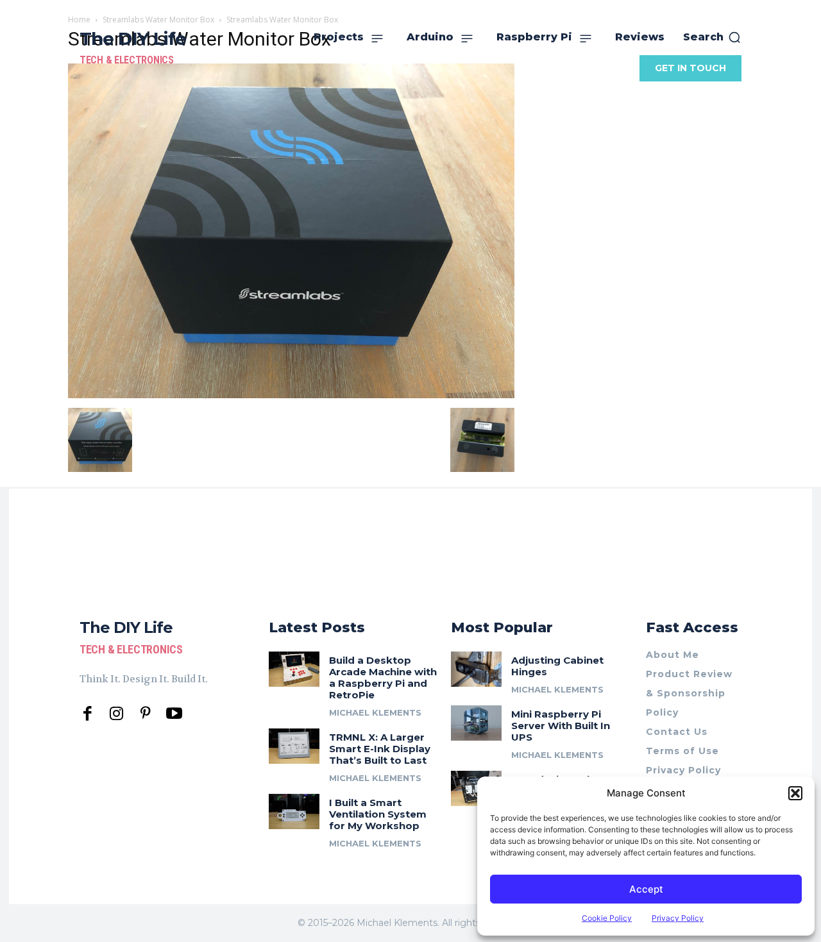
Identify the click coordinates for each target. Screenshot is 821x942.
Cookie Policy (607, 918)
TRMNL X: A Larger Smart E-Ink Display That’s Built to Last (379, 748)
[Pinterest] (145, 714)
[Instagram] (116, 714)
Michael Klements (375, 712)
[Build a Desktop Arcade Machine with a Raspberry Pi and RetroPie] (294, 669)
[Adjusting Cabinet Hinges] (476, 669)
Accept (646, 889)
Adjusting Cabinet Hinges (557, 666)
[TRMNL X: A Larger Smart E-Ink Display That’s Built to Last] (294, 746)
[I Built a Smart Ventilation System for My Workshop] (294, 811)
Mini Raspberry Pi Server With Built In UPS (560, 725)
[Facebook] (88, 714)
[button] (795, 793)
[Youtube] (174, 714)
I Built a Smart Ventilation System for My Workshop (378, 814)
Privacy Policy (678, 918)
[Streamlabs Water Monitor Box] (291, 394)
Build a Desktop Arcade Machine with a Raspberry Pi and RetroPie (383, 677)
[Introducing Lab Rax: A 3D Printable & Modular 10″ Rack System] (476, 788)
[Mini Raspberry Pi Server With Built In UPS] (476, 723)
